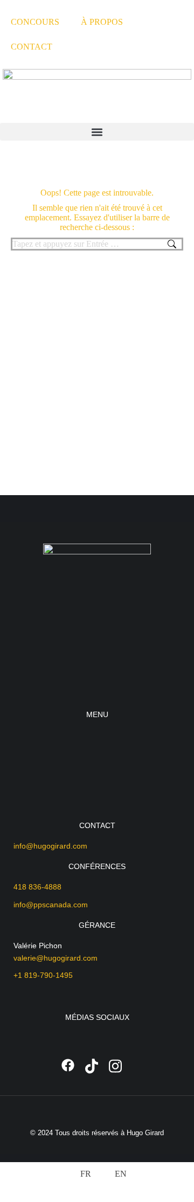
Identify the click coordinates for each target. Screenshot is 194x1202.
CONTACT (31, 46)
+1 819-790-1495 (43, 975)
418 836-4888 (37, 887)
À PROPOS (102, 21)
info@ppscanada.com (50, 904)
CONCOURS (35, 21)
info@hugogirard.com (50, 846)
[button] (97, 132)
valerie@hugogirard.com (55, 958)
